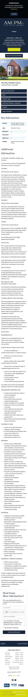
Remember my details (11, 628)
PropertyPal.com (20, 694)
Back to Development (14, 55)
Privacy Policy (21, 692)
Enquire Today (14, 49)
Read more (14, 9)
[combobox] (6, 612)
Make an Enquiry (14, 632)
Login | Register (22, 643)
